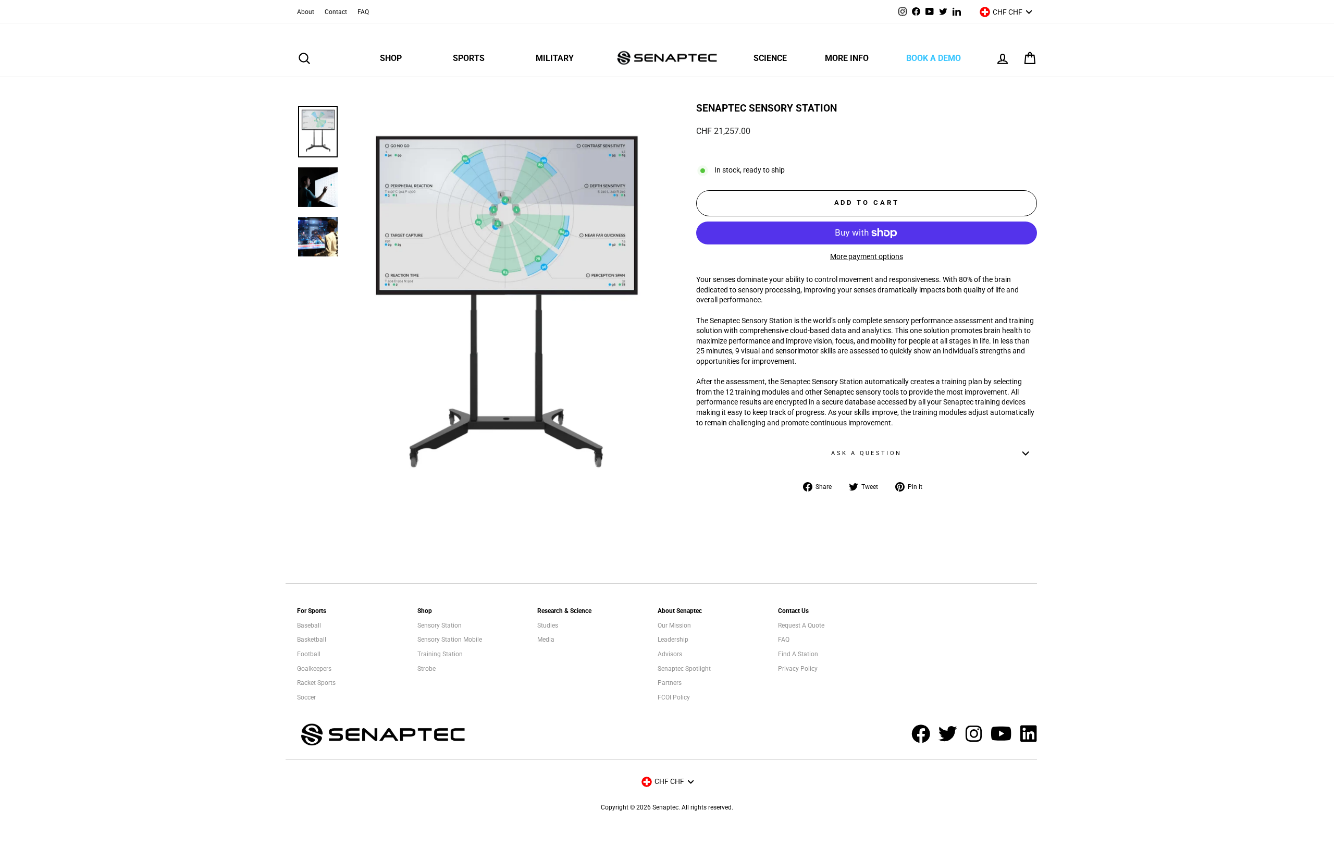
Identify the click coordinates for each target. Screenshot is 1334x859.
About (305, 12)
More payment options (866, 256)
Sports (469, 58)
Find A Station (798, 654)
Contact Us (793, 611)
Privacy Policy (798, 668)
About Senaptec (680, 611)
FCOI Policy (674, 697)
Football (308, 654)
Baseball (309, 625)
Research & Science (564, 611)
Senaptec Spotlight (684, 668)
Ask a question (866, 453)
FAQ (363, 12)
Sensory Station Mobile (449, 639)
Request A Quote (801, 625)
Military (555, 58)
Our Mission (674, 625)
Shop (391, 58)
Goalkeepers (314, 668)
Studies (547, 625)
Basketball (311, 639)
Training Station (440, 654)
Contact (336, 12)
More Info (847, 58)
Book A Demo (933, 58)
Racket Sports (316, 682)
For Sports (311, 611)
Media (545, 639)
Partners (670, 682)
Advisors (670, 654)
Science (770, 58)
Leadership (673, 639)
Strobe (426, 668)
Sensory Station (439, 625)
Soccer (306, 697)
